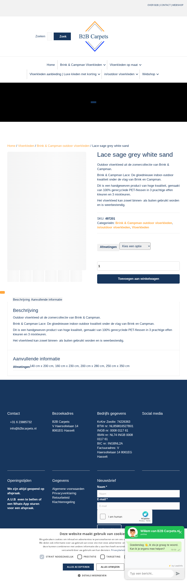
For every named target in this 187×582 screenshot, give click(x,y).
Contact (165, 5)
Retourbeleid (60, 497)
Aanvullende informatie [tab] (46, 299)
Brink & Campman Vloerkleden (81, 65)
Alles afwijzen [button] (110, 566)
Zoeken (40, 36)
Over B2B (153, 5)
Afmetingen (108, 247)
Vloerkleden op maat (124, 65)
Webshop (177, 5)
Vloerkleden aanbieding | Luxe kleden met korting (63, 74)
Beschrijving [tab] (21, 299)
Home (51, 65)
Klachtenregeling (63, 502)
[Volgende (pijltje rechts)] (2, 292)
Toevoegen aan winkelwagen (138, 278)
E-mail (102, 499)
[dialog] (93, 555)
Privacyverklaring (64, 493)
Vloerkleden (26, 146)
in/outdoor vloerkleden (119, 74)
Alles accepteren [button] (78, 566)
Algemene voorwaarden (68, 489)
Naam (102, 486)
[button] (62, 36)
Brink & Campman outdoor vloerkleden (63, 146)
